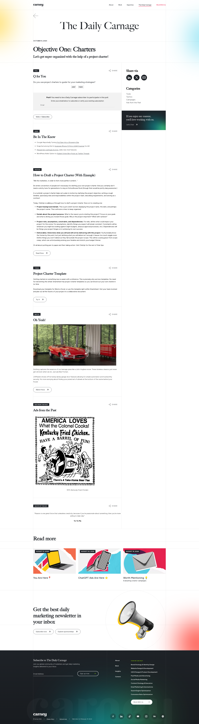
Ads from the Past (133, 102)
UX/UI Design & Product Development (144, 672)
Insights (118, 671)
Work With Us (161, 5)
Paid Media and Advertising (140, 676)
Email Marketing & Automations (142, 687)
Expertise (130, 5)
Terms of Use (63, 719)
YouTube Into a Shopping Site (68, 142)
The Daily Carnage (145, 5)
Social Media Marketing (139, 679)
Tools (128, 94)
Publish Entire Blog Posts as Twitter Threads (73, 154)
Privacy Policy (50, 719)
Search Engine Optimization (141, 691)
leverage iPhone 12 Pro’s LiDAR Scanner (69, 146)
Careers (118, 677)
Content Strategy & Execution (141, 683)
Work (120, 5)
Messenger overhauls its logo (47, 150)
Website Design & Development (142, 668)
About (111, 5)
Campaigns (130, 100)
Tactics (129, 97)
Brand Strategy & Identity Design (142, 665)
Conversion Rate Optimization (142, 694)
